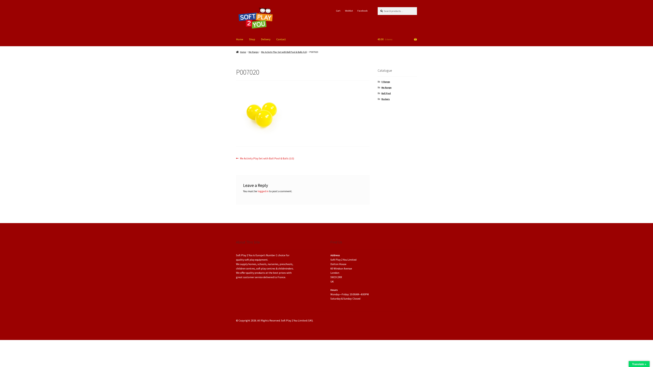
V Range (385, 81)
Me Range (254, 52)
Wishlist (349, 10)
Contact (281, 39)
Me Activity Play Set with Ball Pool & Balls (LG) (284, 52)
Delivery (265, 39)
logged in (263, 191)
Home (239, 39)
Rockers (385, 99)
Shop (252, 39)
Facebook (362, 10)
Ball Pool (386, 93)
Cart (338, 10)
